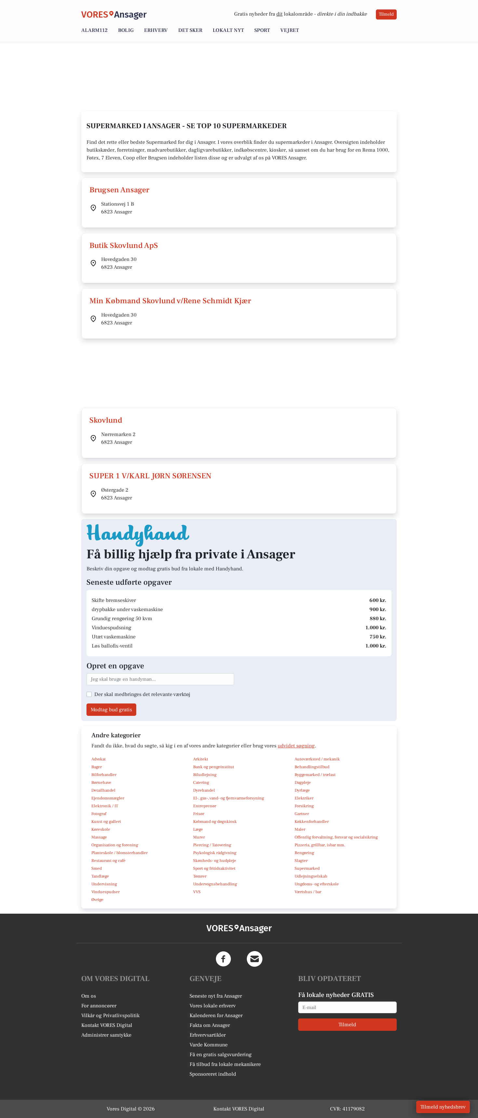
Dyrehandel (204, 790)
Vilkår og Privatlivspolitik (110, 1015)
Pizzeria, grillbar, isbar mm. (320, 845)
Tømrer (199, 876)
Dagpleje (303, 782)
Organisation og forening (114, 845)
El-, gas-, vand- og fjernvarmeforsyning (228, 798)
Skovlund (105, 420)
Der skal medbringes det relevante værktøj (142, 694)
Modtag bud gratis (111, 709)
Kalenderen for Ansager (216, 1015)
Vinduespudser (105, 891)
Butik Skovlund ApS (123, 245)
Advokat (98, 759)
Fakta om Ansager (210, 1025)
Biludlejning (205, 774)
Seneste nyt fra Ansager (216, 996)
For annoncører (98, 1005)
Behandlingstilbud (312, 767)
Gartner (302, 813)
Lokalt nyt (228, 30)
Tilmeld (386, 14)
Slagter (301, 860)
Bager (96, 767)
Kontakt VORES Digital (106, 1025)
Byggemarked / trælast (315, 774)
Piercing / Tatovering (212, 845)
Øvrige (97, 899)
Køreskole (100, 829)
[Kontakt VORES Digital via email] (254, 959)
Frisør (198, 813)
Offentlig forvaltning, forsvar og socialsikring (336, 837)
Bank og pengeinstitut (213, 767)
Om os (88, 996)
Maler (300, 829)
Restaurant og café (108, 860)
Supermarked (307, 868)
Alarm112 (94, 30)
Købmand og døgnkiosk (215, 821)
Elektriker (304, 798)
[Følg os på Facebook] (223, 959)
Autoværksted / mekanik (317, 759)
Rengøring (304, 852)
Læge (198, 829)
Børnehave (101, 782)
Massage (99, 837)
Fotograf (98, 813)
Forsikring (304, 806)
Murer (199, 837)
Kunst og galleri (106, 821)
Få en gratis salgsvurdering (221, 1054)
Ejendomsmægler (107, 798)
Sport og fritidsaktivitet (214, 868)
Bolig (126, 30)
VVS (197, 891)
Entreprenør (204, 806)
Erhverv (156, 30)
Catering (201, 782)
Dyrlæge (302, 790)
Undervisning (104, 884)
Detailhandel (103, 790)
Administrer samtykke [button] (106, 1035)
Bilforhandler (103, 774)
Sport (262, 30)
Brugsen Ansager (119, 190)
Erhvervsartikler (208, 1035)
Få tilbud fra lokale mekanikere (225, 1064)
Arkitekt (200, 759)
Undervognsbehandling (215, 884)
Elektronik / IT (104, 806)
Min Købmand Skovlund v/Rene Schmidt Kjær (170, 301)
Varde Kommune (209, 1045)
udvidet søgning (296, 746)
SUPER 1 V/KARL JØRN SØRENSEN (150, 476)
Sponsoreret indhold (213, 1074)
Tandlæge (100, 876)
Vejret (289, 30)
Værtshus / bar (308, 891)
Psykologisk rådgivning (214, 852)
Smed (96, 868)
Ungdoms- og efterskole (317, 884)
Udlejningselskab (311, 876)
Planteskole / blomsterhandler (119, 852)
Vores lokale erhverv (213, 1005)
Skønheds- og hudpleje (214, 860)
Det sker (190, 30)
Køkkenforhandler (312, 821)
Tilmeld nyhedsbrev (443, 1107)
